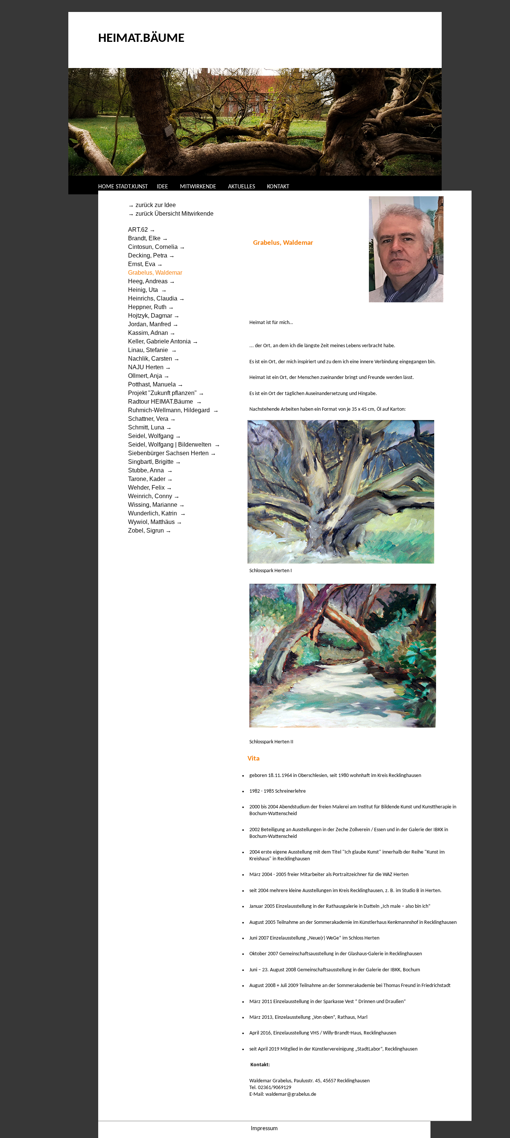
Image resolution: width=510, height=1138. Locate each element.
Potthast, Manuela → (155, 384)
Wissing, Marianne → (156, 505)
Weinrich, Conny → (154, 496)
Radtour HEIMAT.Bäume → (165, 401)
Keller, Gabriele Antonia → (163, 341)
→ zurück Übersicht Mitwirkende (171, 213)
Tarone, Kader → (150, 479)
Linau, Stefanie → (152, 350)
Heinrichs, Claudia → (156, 298)
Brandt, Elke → (148, 238)
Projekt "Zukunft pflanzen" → (166, 393)
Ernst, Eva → (145, 264)
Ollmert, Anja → (149, 376)
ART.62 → (141, 229)
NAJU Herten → (149, 367)
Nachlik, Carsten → (154, 358)
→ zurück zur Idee (152, 205)
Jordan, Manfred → (153, 324)
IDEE (163, 187)
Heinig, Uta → (147, 290)
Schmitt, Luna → (150, 427)
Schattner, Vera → (152, 419)
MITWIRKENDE (198, 187)
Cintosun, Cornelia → (156, 247)
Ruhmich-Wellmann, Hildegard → (173, 410)
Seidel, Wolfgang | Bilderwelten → (174, 444)
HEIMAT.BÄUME (141, 38)
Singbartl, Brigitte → (154, 462)
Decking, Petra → (151, 255)
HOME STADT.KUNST (123, 187)
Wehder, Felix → (150, 487)
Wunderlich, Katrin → (157, 513)
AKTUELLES (241, 187)
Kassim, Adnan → (151, 333)
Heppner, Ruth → (151, 307)
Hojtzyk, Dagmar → (154, 315)
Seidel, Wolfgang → (154, 436)
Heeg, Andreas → (151, 281)
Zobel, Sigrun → (149, 530)
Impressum (264, 1129)
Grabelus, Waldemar (155, 272)
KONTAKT (278, 187)
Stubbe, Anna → (150, 470)
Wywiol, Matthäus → (155, 522)
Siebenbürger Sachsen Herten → (172, 453)
